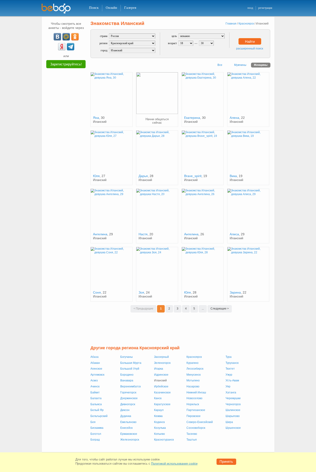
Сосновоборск (195, 427)
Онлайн (111, 7)
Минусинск (193, 374)
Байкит (95, 392)
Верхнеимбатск (130, 386)
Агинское (96, 368)
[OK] (75, 36)
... (203, 308)
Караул (159, 410)
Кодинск (159, 422)
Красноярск (194, 357)
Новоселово (194, 398)
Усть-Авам (232, 380)
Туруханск (232, 363)
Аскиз (94, 380)
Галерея (130, 7)
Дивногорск (127, 404)
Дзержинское (129, 398)
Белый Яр (97, 410)
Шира (229, 422)
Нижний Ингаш (196, 392)
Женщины (260, 65)
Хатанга (231, 392)
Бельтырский (99, 416)
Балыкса (96, 404)
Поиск (94, 7)
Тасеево (191, 433)
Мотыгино (193, 380)
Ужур (229, 374)
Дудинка (125, 416)
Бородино (126, 374)
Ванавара (126, 380)
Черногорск (233, 404)
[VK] (57, 36)
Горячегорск (128, 392)
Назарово (192, 386)
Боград (95, 439)
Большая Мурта (130, 363)
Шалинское (233, 410)
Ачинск (94, 386)
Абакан (95, 363)
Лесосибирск (194, 368)
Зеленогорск (162, 363)
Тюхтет (230, 368)
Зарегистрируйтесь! (66, 64)
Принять (226, 461)
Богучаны (126, 357)
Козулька (160, 427)
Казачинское (162, 392)
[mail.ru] (66, 36)
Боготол (95, 433)
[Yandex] (61, 46)
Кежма (158, 416)
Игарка (158, 368)
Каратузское (162, 404)
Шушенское (233, 427)
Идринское (161, 374)
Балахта (96, 398)
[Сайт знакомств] (59, 8)
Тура (229, 357)
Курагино (192, 363)
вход (250, 7)
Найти (250, 41)
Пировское (193, 416)
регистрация (265, 7)
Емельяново (128, 422)
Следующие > (220, 308)
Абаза (94, 357)
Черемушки (233, 398)
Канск (157, 398)
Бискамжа (96, 427)
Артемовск (97, 374)
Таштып (191, 439)
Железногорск (129, 439)
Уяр (228, 386)
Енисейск (126, 427)
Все (219, 65)
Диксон (125, 410)
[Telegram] (70, 46)
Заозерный (161, 357)
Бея (93, 422)
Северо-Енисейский (199, 422)
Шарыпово (233, 416)
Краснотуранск (164, 439)
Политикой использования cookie (174, 463)
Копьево (159, 433)
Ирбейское (161, 386)
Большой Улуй (129, 368)
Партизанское (195, 410)
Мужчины (240, 65)
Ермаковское (128, 433)
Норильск (192, 404)
